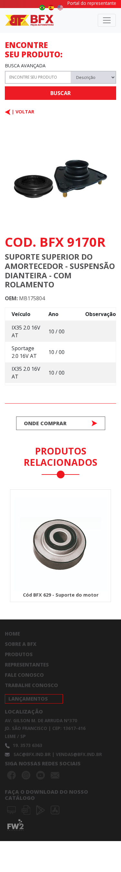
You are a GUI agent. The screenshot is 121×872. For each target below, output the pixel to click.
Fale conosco (24, 675)
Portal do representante (91, 3)
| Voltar (22, 112)
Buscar (60, 93)
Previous (14, 537)
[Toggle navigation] (107, 20)
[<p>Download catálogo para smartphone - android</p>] (41, 809)
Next (102, 537)
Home (12, 633)
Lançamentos (28, 698)
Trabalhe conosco (31, 685)
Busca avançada (25, 65)
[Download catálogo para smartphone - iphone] (55, 809)
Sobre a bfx (20, 644)
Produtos (19, 654)
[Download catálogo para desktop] (12, 809)
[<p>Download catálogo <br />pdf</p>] (26, 809)
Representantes (27, 664)
